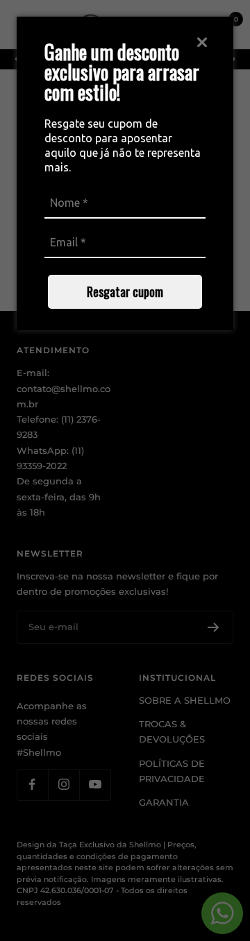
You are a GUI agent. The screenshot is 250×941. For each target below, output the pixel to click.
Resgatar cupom (125, 291)
